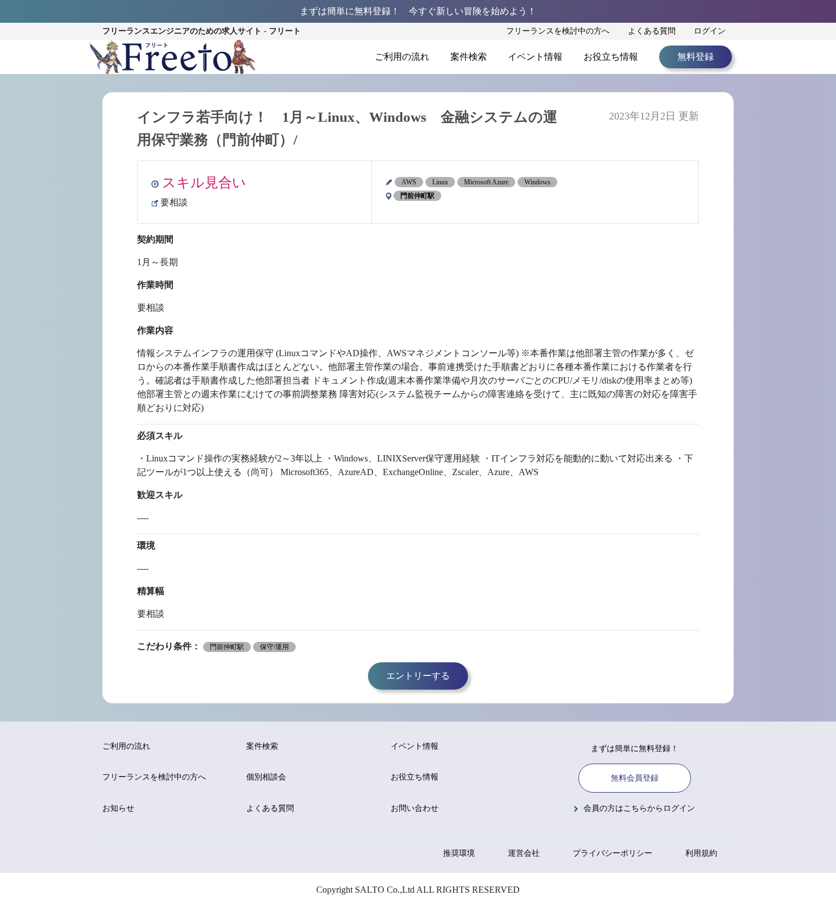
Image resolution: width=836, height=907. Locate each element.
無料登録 (695, 56)
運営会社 (524, 853)
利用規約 (701, 853)
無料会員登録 (635, 778)
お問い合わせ (414, 808)
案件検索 (468, 56)
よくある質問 (652, 31)
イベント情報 (535, 56)
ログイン (710, 31)
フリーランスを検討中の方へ (558, 31)
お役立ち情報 (610, 56)
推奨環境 (459, 853)
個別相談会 (266, 777)
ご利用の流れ (402, 56)
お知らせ (118, 808)
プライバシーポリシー (612, 853)
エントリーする (418, 676)
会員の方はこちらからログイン (639, 808)
